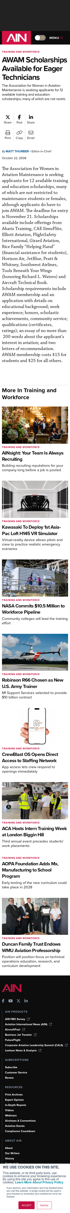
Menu (54, 38)
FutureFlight (12, 1040)
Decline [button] (44, 1205)
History (9, 1158)
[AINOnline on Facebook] (3, 1001)
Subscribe (11, 1067)
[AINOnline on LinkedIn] (26, 1001)
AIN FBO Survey (15, 1019)
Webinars (11, 1115)
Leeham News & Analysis (21, 1050)
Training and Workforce (21, 52)
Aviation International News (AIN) (26, 1024)
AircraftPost (12, 1029)
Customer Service (16, 1072)
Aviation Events (15, 1126)
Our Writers (12, 1153)
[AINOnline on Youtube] (10, 1001)
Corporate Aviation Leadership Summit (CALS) (34, 1045)
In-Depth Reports (15, 1105)
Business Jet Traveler (18, 1034)
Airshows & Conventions (20, 1120)
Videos (9, 1110)
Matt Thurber (17, 151)
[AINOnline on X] (18, 1001)
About (9, 1148)
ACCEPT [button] (26, 1205)
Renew (9, 1077)
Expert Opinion (14, 1099)
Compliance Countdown (20, 1131)
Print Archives (14, 1094)
